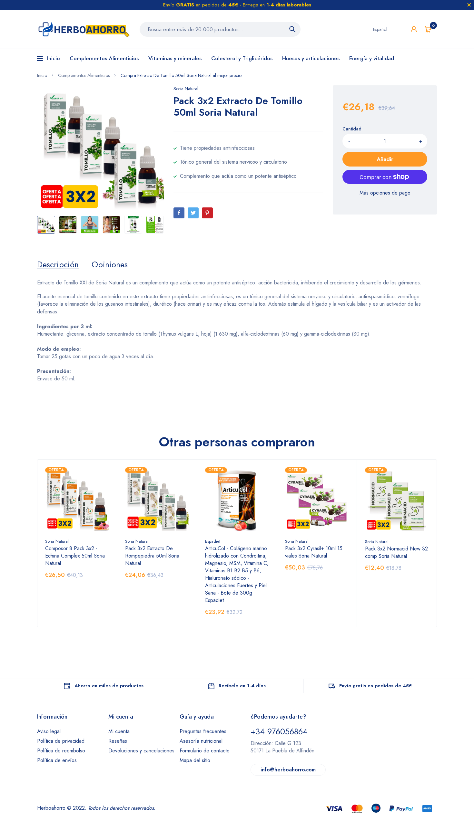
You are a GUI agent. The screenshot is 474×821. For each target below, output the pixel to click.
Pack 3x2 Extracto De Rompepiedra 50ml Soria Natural (152, 556)
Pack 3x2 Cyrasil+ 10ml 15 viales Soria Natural (313, 552)
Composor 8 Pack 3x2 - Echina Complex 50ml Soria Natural (75, 556)
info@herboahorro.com (288, 769)
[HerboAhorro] (83, 29)
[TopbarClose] (469, 5)
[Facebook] (178, 212)
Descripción (58, 264)
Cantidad (351, 129)
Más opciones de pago (385, 192)
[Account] (414, 29)
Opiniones (110, 264)
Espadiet (212, 541)
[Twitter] (193, 212)
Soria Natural (185, 88)
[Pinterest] (207, 212)
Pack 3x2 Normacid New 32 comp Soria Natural (396, 552)
